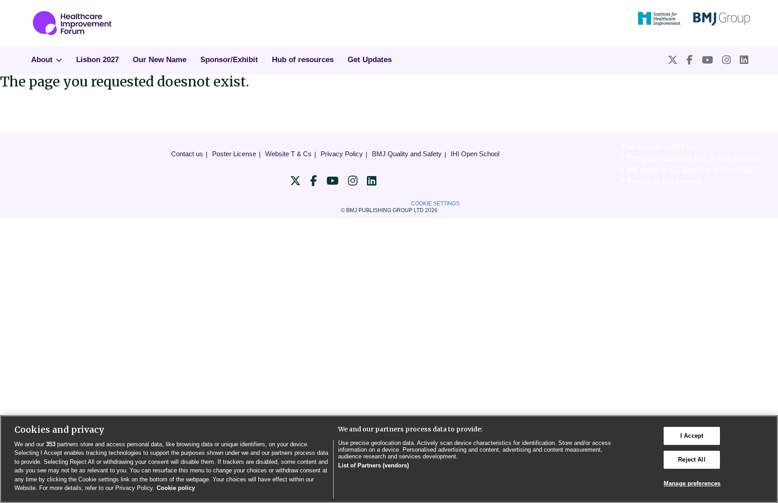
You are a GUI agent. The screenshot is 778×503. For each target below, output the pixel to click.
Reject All (691, 459)
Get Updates (370, 59)
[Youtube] (707, 60)
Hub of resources (303, 59)
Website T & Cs (288, 154)
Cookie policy (176, 488)
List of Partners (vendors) (373, 465)
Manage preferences (692, 483)
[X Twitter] (672, 60)
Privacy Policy (342, 154)
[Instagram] (726, 60)
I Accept (691, 436)
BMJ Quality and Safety (407, 154)
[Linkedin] (744, 60)
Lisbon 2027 (97, 59)
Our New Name (159, 59)
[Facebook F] (689, 60)
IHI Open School (475, 154)
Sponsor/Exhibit (229, 59)
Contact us (187, 154)
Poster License (234, 154)
